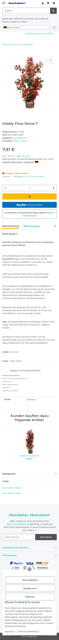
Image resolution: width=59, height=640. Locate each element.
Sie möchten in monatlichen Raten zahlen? (29, 214)
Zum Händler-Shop (11, 493)
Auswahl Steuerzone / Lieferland (18, 162)
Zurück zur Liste (11, 44)
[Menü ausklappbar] (3, 2)
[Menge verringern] (5, 188)
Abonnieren (46, 537)
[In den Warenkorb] (4, 53)
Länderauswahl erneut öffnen (39, 33)
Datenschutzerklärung (28, 631)
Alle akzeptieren (30, 580)
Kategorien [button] (9, 473)
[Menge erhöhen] (53, 188)
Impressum (10, 631)
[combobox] (26, 28)
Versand (26, 156)
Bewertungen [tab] (31, 226)
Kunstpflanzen (20, 137)
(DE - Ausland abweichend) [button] (33, 176)
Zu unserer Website (11, 487)
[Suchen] (53, 11)
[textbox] (26, 27)
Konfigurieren (30, 588)
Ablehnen (30, 596)
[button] (42, 3)
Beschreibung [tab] (10, 226)
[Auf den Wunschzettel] (51, 60)
